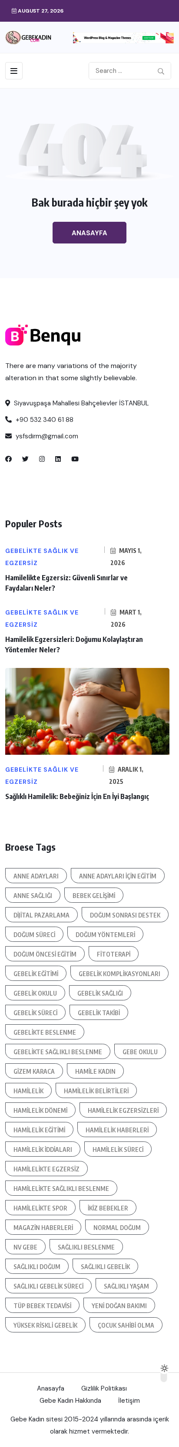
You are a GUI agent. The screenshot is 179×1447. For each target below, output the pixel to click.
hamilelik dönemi (40, 1110)
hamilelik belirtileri (96, 1091)
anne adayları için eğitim (117, 876)
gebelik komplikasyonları (119, 973)
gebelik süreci (35, 1012)
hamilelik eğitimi (39, 1130)
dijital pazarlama (41, 915)
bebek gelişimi (94, 895)
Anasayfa (89, 233)
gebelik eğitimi (35, 973)
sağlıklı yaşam (126, 1286)
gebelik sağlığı (100, 993)
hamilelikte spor (40, 1208)
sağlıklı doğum (36, 1266)
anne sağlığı (32, 895)
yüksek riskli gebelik (45, 1325)
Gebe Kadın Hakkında (70, 1400)
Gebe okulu (140, 1052)
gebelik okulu (35, 993)
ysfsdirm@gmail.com (46, 436)
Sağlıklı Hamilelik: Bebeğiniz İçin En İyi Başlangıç (77, 796)
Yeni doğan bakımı (119, 1305)
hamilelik (28, 1091)
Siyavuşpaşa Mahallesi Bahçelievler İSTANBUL (80, 403)
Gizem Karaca (34, 1071)
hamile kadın (95, 1071)
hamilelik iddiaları (42, 1149)
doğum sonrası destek (125, 915)
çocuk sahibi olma (126, 1325)
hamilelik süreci (118, 1149)
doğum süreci (34, 934)
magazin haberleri (43, 1227)
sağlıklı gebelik (105, 1266)
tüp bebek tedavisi (42, 1305)
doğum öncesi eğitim (44, 954)
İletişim (129, 1400)
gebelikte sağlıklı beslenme (57, 1052)
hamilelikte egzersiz (46, 1169)
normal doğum (117, 1227)
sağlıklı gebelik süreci (48, 1286)
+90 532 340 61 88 (43, 419)
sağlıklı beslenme (86, 1247)
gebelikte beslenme (44, 1032)
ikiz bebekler (108, 1208)
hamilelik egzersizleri (123, 1110)
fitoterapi (113, 954)
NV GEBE (25, 1247)
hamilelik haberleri (117, 1130)
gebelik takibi (99, 1012)
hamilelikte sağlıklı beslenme (61, 1188)
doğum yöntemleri (105, 934)
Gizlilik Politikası (104, 1388)
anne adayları (36, 876)
